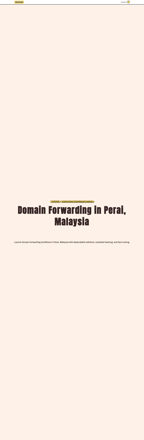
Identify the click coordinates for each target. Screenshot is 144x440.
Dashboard (123, 2)
